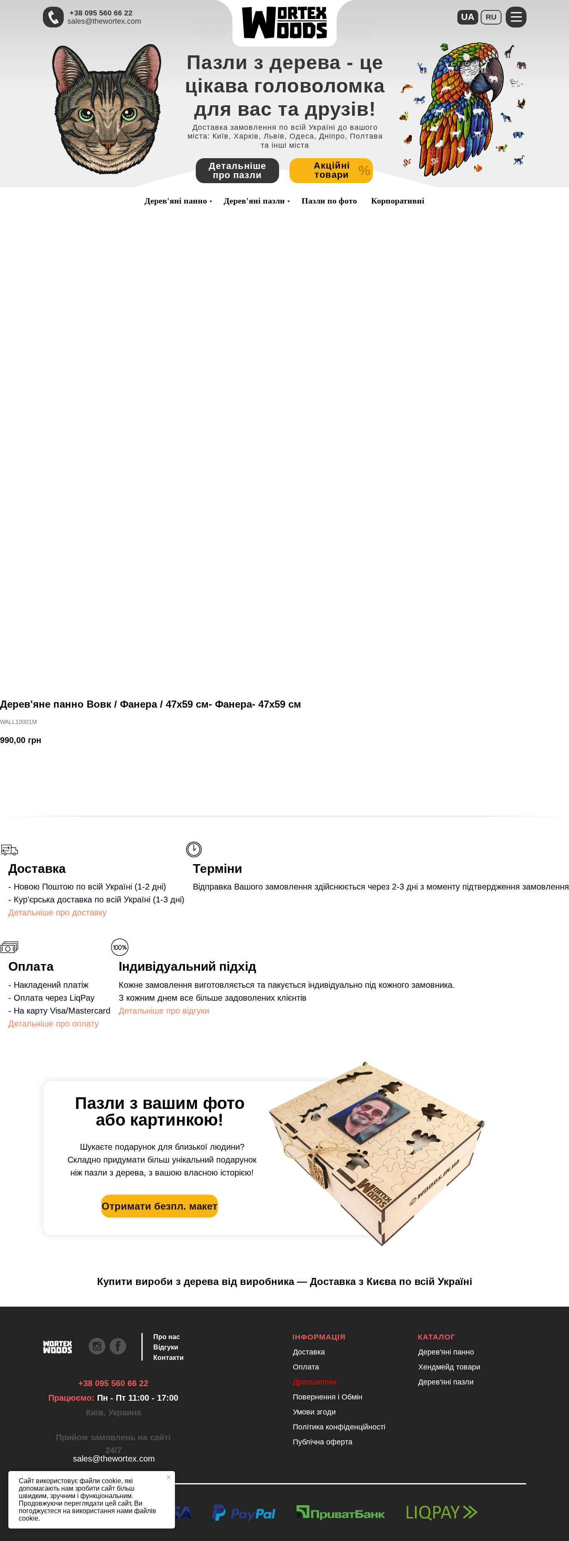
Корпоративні (397, 200)
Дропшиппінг (315, 1382)
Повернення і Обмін (327, 1397)
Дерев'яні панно (176, 200)
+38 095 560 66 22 (101, 13)
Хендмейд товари (449, 1367)
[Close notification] (169, 1477)
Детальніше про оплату (53, 1023)
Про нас (166, 1336)
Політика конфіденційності (339, 1427)
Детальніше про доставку (57, 912)
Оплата (306, 1367)
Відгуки (165, 1347)
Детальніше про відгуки (164, 1010)
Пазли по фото (329, 200)
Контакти (168, 1357)
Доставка (309, 1352)
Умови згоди (314, 1412)
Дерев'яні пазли (254, 200)
